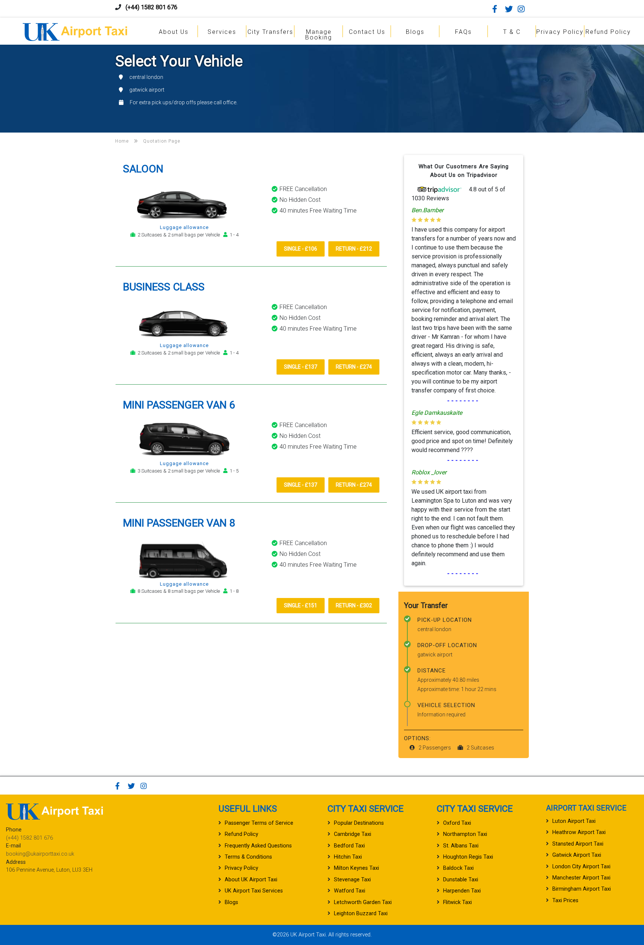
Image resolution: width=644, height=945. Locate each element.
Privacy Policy (560, 31)
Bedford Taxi (349, 846)
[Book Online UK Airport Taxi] (75, 30)
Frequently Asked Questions (258, 846)
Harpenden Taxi (462, 891)
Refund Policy (608, 31)
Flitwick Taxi (457, 902)
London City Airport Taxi (581, 866)
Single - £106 (300, 249)
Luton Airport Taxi (574, 821)
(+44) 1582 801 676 (151, 7)
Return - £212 (354, 249)
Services (222, 31)
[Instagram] (523, 9)
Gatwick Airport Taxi (576, 855)
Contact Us (367, 31)
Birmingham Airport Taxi (581, 889)
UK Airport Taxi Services (254, 891)
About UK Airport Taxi (251, 879)
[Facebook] (497, 9)
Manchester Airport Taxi (581, 878)
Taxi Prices (565, 900)
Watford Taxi (349, 891)
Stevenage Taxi (352, 879)
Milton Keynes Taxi (356, 868)
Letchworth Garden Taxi (363, 902)
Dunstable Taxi (460, 879)
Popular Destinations (359, 823)
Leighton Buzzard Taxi (361, 913)
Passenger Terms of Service (259, 823)
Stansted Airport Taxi (577, 844)
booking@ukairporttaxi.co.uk (40, 854)
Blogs (415, 31)
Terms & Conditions (248, 857)
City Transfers (270, 31)
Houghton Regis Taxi (468, 857)
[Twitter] (510, 9)
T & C (512, 31)
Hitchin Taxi (348, 857)
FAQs (463, 31)
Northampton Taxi (465, 834)
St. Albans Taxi (461, 846)
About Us (174, 31)
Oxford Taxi (457, 823)
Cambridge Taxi (352, 834)
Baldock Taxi (458, 868)
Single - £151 (300, 605)
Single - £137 (300, 367)
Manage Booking (318, 34)
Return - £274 (354, 367)
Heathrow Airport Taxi (579, 832)
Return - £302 (354, 605)
